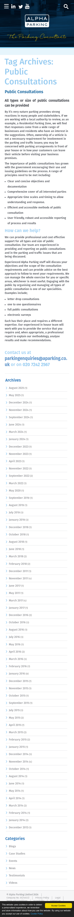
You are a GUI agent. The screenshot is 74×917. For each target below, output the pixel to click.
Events (13, 861)
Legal (57, 898)
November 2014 (18, 761)
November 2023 (18, 454)
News (12, 868)
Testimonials (17, 875)
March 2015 (16, 732)
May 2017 (14, 593)
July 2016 (14, 637)
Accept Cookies (58, 905)
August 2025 (16, 388)
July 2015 (14, 710)
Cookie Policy (37, 913)
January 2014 (17, 820)
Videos (13, 883)
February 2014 (18, 813)
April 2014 (15, 798)
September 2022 (19, 476)
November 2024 (19, 410)
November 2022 (18, 468)
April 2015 (15, 725)
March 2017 (16, 600)
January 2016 (17, 673)
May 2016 (15, 644)
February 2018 (18, 564)
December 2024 (19, 402)
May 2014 (15, 791)
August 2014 (16, 776)
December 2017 (18, 571)
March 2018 (16, 556)
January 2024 (17, 439)
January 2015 (17, 747)
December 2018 (18, 527)
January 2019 (17, 519)
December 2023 (18, 446)
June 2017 (15, 585)
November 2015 (18, 688)
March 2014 (16, 805)
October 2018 (17, 534)
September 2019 (19, 498)
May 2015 (14, 717)
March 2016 (16, 659)
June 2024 (15, 424)
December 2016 (18, 615)
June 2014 (15, 783)
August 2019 (16, 505)
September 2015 (19, 703)
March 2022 (16, 483)
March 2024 (16, 432)
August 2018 (16, 542)
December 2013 (18, 827)
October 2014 (17, 769)
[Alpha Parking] (37, 44)
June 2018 (15, 549)
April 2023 (15, 461)
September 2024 (19, 417)
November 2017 (18, 578)
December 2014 (18, 754)
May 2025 (15, 395)
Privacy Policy (42, 898)
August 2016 (16, 629)
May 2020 (15, 490)
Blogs (12, 846)
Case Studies (17, 853)
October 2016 (17, 622)
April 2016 (15, 651)
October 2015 (17, 695)
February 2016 (18, 666)
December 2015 (18, 681)
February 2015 (18, 739)
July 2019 (14, 512)
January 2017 (17, 608)
